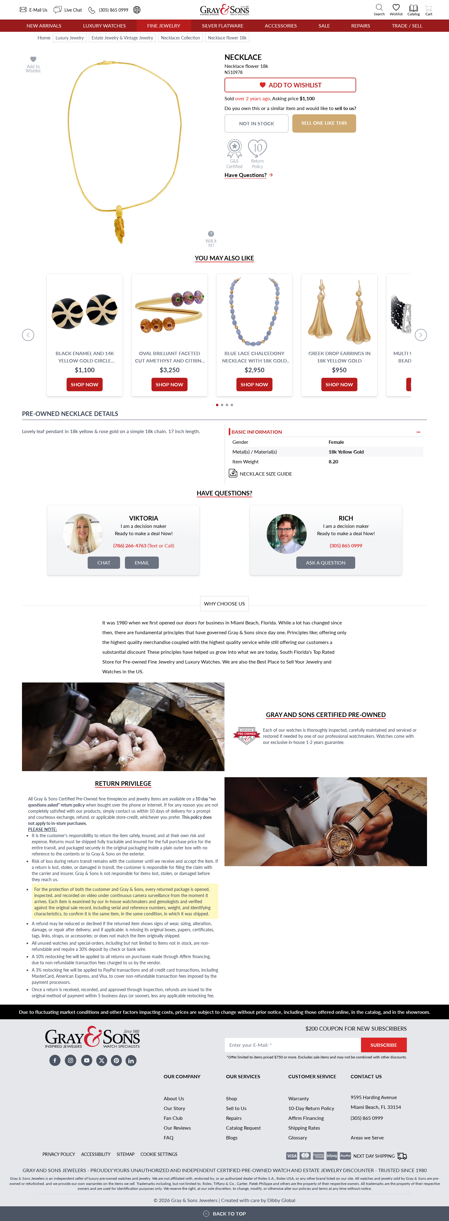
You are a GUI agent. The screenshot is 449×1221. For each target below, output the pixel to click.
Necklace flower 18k (227, 38)
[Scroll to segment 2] (222, 405)
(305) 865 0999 (367, 1117)
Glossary (297, 1137)
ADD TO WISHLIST (295, 85)
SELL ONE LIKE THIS (324, 122)
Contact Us (366, 1076)
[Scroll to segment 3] (227, 405)
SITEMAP (125, 1154)
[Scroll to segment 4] (232, 405)
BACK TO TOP (229, 1213)
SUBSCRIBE (384, 1044)
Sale (324, 25)
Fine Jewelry (163, 25)
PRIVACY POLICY (58, 1154)
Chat (103, 562)
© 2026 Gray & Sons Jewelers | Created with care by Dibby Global (224, 1200)
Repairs (360, 25)
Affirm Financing (306, 1117)
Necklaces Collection (180, 38)
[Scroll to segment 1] (217, 405)
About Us (174, 1098)
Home (44, 37)
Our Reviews (177, 1127)
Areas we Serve (367, 1137)
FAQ (168, 1137)
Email (142, 562)
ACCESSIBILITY (96, 1154)
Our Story (174, 1108)
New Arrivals (44, 25)
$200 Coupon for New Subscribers (356, 1028)
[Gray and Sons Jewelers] (224, 9)
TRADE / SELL (407, 25)
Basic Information (257, 431)
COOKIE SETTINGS (159, 1154)
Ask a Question (325, 562)
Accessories (281, 25)
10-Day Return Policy (311, 1108)
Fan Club (173, 1117)
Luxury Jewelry (70, 38)
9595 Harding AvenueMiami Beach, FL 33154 (376, 1102)
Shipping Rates (304, 1127)
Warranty (298, 1098)
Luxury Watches (104, 25)
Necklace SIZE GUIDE (266, 473)
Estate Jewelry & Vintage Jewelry (122, 38)
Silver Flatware (222, 25)
